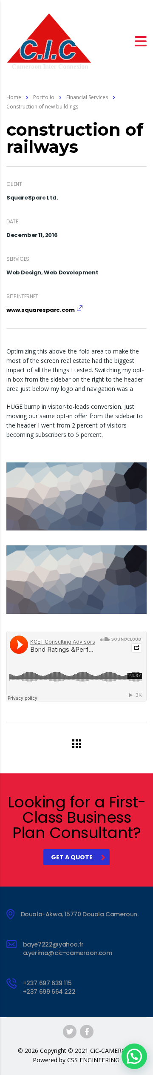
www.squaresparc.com (40, 310)
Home (13, 97)
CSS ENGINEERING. (94, 1060)
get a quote (72, 857)
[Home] (48, 40)
